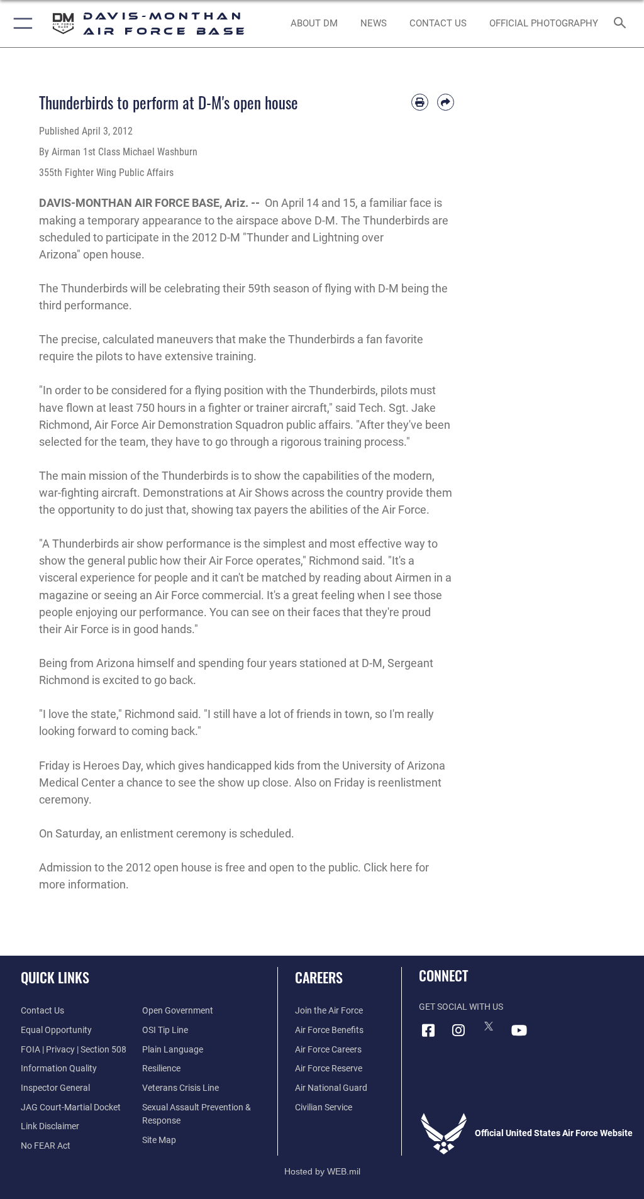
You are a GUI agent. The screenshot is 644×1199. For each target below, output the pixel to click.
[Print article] (419, 102)
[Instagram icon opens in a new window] (458, 1030)
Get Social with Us (461, 1007)
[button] (20, 23)
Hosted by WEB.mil (322, 1171)
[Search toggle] (622, 23)
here (401, 867)
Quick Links (55, 977)
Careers (319, 977)
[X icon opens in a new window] (488, 1026)
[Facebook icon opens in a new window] (428, 1030)
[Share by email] (445, 102)
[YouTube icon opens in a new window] (518, 1030)
